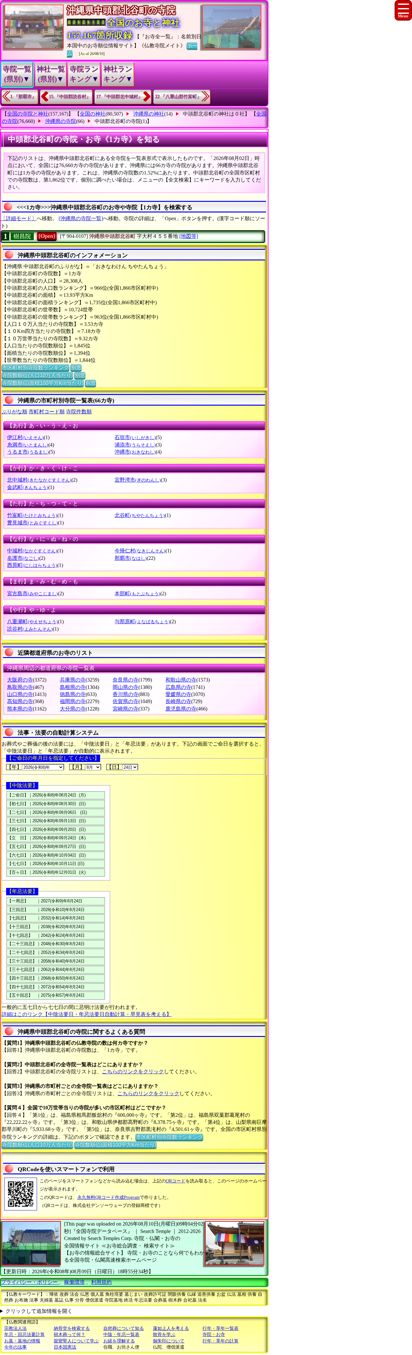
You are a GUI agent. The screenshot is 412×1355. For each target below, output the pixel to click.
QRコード (175, 1181)
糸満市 (27, 444)
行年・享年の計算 (220, 1341)
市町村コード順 (47, 411)
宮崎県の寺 (125, 708)
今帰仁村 (140, 550)
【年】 (14, 767)
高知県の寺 (20, 701)
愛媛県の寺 (178, 694)
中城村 (32, 550)
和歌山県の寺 (180, 679)
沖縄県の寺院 (60, 121)
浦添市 (135, 444)
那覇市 (131, 558)
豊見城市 (32, 522)
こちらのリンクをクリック (133, 1071)
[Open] (47, 236)
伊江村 (25, 437)
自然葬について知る (123, 1328)
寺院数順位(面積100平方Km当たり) (42, 383)
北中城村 (39, 480)
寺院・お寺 (213, 1334)
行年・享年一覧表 (220, 1328)
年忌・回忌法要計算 (24, 1334)
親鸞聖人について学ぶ (76, 1341)
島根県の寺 (73, 687)
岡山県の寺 (125, 687)
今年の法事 (15, 1347)
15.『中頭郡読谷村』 (70, 96)
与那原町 (142, 621)
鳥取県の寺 (20, 687)
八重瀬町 (32, 621)
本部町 (137, 593)
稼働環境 (74, 1282)
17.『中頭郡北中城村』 (119, 96)
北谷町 (140, 515)
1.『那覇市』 (23, 96)
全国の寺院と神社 (27, 114)
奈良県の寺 (125, 679)
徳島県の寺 (73, 694)
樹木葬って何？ (69, 1334)
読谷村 (30, 629)
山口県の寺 (20, 694)
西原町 (32, 565)
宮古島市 (32, 593)
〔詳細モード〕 (19, 218)
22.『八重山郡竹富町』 (178, 96)
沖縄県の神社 (148, 114)
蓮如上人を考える (171, 1328)
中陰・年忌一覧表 (121, 1334)
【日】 (114, 767)
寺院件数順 (79, 411)
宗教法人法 (15, 1328)
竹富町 (32, 515)
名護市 (23, 558)
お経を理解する (119, 1341)
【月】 (77, 767)
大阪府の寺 (20, 679)
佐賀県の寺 (125, 701)
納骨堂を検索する (72, 1328)
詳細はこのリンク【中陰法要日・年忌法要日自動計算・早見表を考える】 (87, 1014)
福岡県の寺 (73, 701)
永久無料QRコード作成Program (108, 1197)
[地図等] (188, 236)
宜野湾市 (138, 480)
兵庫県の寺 (73, 679)
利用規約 (101, 1282)
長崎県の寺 (178, 701)
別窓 (76, 367)
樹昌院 (22, 236)
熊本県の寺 (20, 708)
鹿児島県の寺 (180, 708)
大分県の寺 (73, 708)
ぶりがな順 (14, 411)
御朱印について (168, 1341)
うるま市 (28, 452)
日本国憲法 (65, 1347)
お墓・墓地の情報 (22, 1341)
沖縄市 (135, 452)
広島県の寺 (178, 687)
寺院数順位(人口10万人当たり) (37, 375)
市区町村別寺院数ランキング (35, 367)
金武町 (27, 487)
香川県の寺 (125, 694)
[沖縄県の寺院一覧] (81, 218)
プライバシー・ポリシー (30, 1282)
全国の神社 (93, 114)
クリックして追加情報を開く (38, 1311)
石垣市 (135, 437)
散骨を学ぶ (164, 1334)
